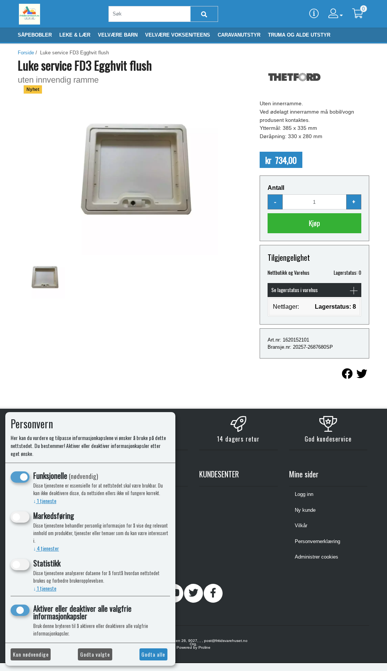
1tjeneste (44, 501)
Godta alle (153, 654)
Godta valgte (95, 654)
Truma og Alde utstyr (299, 35)
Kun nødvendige (31, 654)
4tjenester (46, 548)
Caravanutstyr (239, 35)
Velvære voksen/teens (177, 35)
